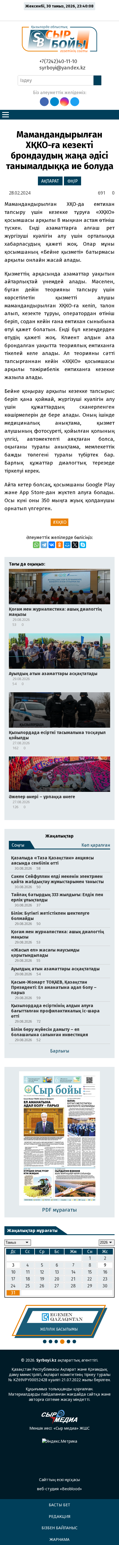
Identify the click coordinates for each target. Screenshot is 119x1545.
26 (42, 1286)
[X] (75, 544)
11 (28, 1272)
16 (105, 1272)
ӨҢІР (73, 181)
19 (42, 1279)
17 (13, 1279)
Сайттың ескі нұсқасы (59, 1479)
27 (57, 1286)
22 (89, 1279)
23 (105, 1279)
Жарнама (59, 1539)
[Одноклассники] (59, 544)
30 (105, 1286)
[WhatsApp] (36, 544)
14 (73, 1272)
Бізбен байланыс (59, 1527)
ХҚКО (61, 522)
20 (57, 1279)
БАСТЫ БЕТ (59, 1504)
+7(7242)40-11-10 (57, 61)
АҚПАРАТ (50, 181)
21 (73, 1279)
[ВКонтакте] (51, 544)
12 (42, 1272)
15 (90, 1272)
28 (73, 1286)
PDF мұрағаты (59, 1210)
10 (13, 1272)
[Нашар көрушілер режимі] (61, 14)
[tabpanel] (59, 1321)
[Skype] (82, 544)
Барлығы (59, 1051)
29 (89, 1286)
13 (57, 1272)
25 (27, 1286)
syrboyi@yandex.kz (62, 67)
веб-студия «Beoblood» (59, 1488)
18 (27, 1279)
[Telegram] (44, 544)
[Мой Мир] (67, 544)
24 (13, 1286)
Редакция (59, 1516)
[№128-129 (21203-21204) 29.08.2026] (59, 1139)
